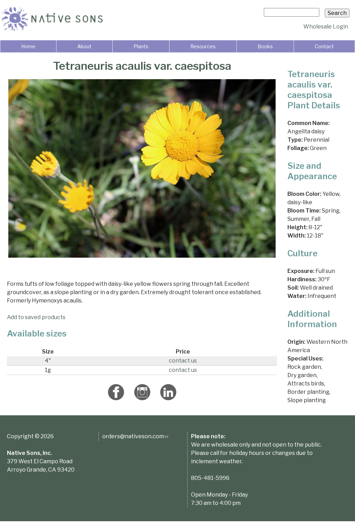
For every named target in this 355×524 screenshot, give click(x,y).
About (84, 46)
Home (28, 46)
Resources (203, 46)
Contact (324, 46)
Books (265, 46)
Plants (140, 46)
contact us (183, 360)
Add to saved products (36, 317)
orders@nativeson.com (135, 436)
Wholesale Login (325, 26)
